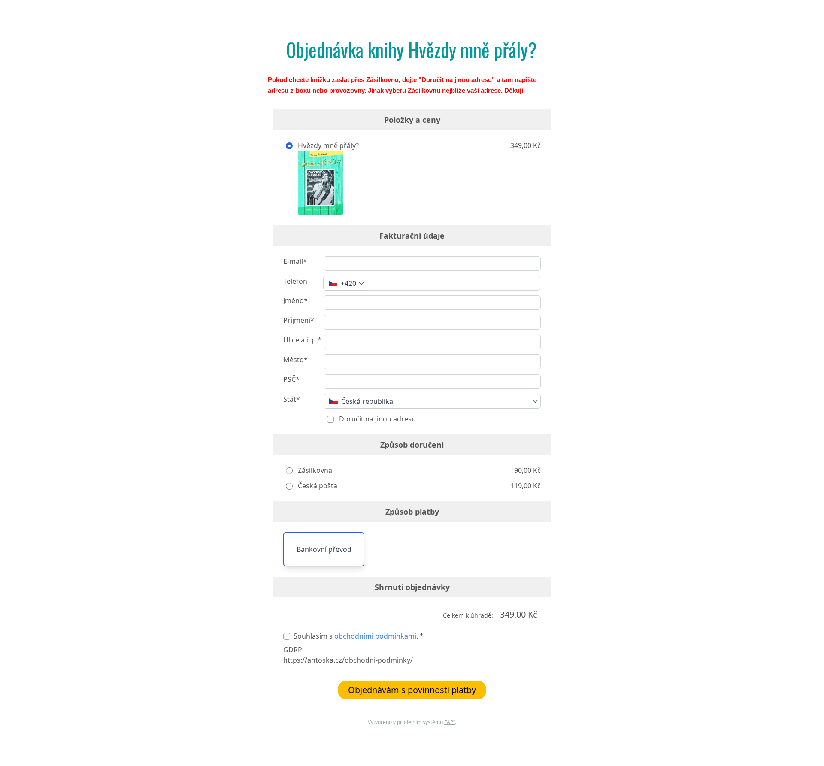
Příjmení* (298, 320)
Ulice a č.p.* (302, 340)
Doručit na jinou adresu (376, 419)
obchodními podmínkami (375, 636)
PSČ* (291, 379)
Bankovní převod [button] (324, 549)
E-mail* (295, 261)
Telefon (295, 281)
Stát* (291, 399)
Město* (295, 359)
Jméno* (295, 300)
